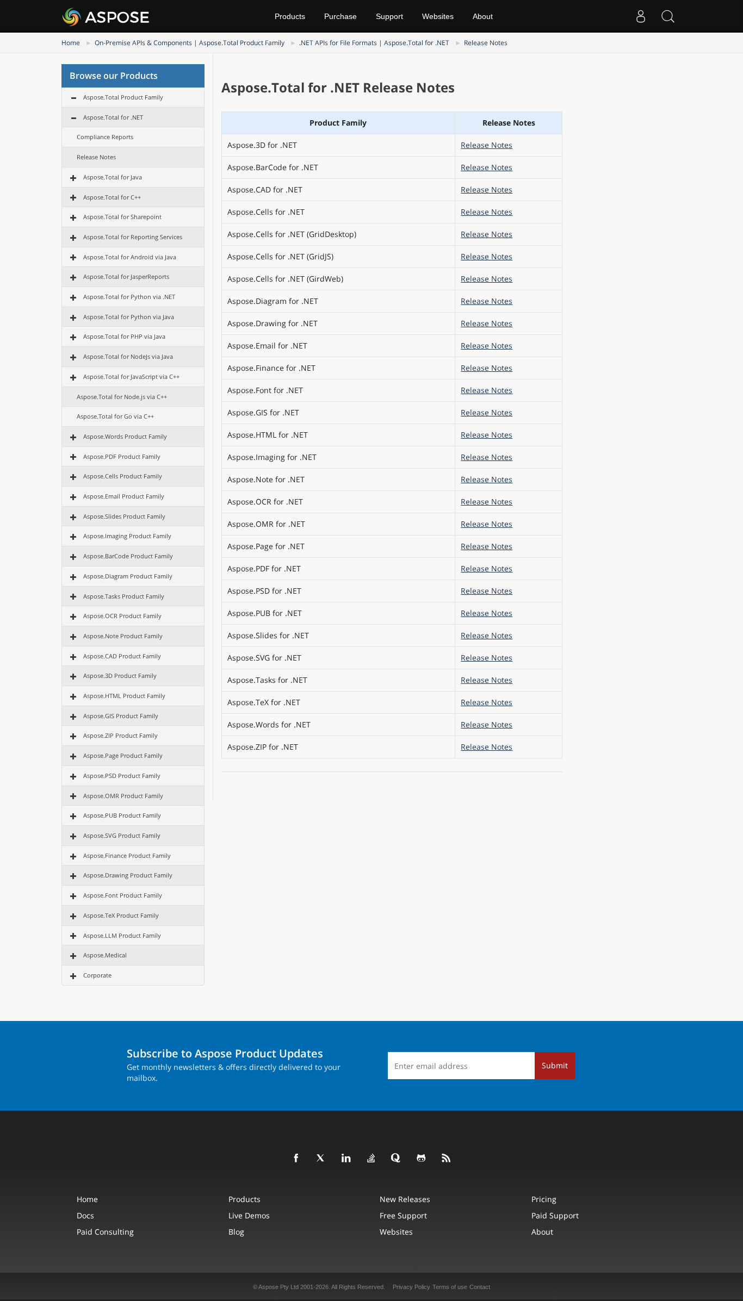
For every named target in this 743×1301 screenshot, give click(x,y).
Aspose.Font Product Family (122, 895)
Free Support (403, 1215)
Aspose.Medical (105, 955)
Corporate (97, 975)
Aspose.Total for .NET (113, 117)
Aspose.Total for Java (112, 177)
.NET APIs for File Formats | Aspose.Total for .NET (374, 42)
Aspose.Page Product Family (123, 755)
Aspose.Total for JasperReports (126, 276)
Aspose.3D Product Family (120, 675)
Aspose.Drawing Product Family (127, 875)
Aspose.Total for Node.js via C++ (122, 397)
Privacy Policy (411, 1287)
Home (70, 42)
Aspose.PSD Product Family (121, 775)
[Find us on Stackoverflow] (371, 1158)
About (483, 16)
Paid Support (555, 1215)
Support (389, 16)
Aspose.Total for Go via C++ (115, 416)
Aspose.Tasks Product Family (123, 596)
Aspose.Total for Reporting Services (132, 237)
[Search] (668, 16)
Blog (236, 1232)
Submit (555, 1065)
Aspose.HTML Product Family (124, 696)
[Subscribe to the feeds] (446, 1158)
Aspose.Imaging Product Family (127, 536)
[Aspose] (106, 16)
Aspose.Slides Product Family (124, 516)
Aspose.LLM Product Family (122, 935)
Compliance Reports (105, 137)
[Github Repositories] (421, 1158)
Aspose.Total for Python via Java (128, 317)
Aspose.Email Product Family (123, 496)
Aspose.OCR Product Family (122, 616)
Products (290, 16)
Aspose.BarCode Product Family (128, 556)
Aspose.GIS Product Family (120, 716)
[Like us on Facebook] (296, 1158)
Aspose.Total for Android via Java (129, 257)
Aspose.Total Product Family (123, 97)
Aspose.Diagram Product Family (127, 576)
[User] (640, 16)
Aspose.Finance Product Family (127, 855)
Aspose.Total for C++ (112, 197)
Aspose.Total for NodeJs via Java (128, 356)
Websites (438, 16)
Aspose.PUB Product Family (122, 815)
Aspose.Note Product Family (123, 636)
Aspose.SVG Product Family (121, 835)
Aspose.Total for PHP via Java (124, 336)
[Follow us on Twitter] (321, 1158)
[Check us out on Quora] (396, 1158)
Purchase (340, 16)
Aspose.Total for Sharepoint (122, 217)
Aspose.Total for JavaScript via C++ (131, 376)
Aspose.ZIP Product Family (120, 735)
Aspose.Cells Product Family (122, 476)
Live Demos (249, 1215)
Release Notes (485, 42)
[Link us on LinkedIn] (346, 1158)
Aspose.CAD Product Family (122, 656)
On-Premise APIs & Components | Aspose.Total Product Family (189, 42)
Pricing (543, 1199)
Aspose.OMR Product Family (123, 796)
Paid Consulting (105, 1232)
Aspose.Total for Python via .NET (129, 296)
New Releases (405, 1199)
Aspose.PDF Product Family (121, 456)
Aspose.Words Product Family (125, 436)
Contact (479, 1287)
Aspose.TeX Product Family (121, 915)
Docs (85, 1215)
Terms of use (449, 1287)
